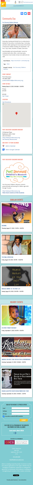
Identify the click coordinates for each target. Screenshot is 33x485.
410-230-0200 (16, 457)
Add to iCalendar (10, 146)
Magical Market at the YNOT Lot (11, 289)
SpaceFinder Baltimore (18, 5)
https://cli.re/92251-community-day (20, 60)
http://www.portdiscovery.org (11, 137)
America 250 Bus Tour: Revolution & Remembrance (16, 359)
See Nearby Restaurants (9, 139)
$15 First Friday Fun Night (9, 328)
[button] (16, 113)
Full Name (5, 411)
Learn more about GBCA (16, 430)
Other (8, 64)
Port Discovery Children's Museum (10, 22)
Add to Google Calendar (13, 149)
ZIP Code (5, 414)
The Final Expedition (7, 257)
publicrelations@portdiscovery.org (12, 80)
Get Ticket (5, 96)
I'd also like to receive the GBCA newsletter (14, 416)
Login (15, 2)
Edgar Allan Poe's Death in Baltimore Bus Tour (15, 391)
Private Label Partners (12, 479)
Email (4, 408)
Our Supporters (22, 479)
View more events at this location (13, 193)
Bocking (4, 226)
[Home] (5, 4)
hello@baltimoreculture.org (17, 459)
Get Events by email (28, 2)
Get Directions (6, 102)
